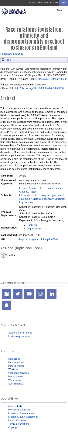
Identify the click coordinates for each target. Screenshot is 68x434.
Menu (60, 10)
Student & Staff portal (20, 332)
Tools (8, 59)
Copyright (13, 427)
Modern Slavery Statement (23, 416)
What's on (13, 369)
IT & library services (19, 336)
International (42, 3)
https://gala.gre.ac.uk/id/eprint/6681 (38, 239)
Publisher (32, 225)
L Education (25, 195)
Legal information (17, 420)
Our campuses (16, 362)
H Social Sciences (29, 188)
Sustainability (15, 383)
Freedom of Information (21, 413)
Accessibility (15, 406)
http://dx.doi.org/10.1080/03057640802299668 (40, 88)
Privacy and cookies (19, 409)
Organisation (34, 228)
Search (32, 3)
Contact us (14, 358)
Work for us (14, 380)
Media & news (16, 376)
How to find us (16, 365)
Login (63, 3)
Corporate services (18, 373)
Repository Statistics (11, 53)
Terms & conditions (18, 423)
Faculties (54, 3)
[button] (3, 255)
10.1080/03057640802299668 (50, 79)
